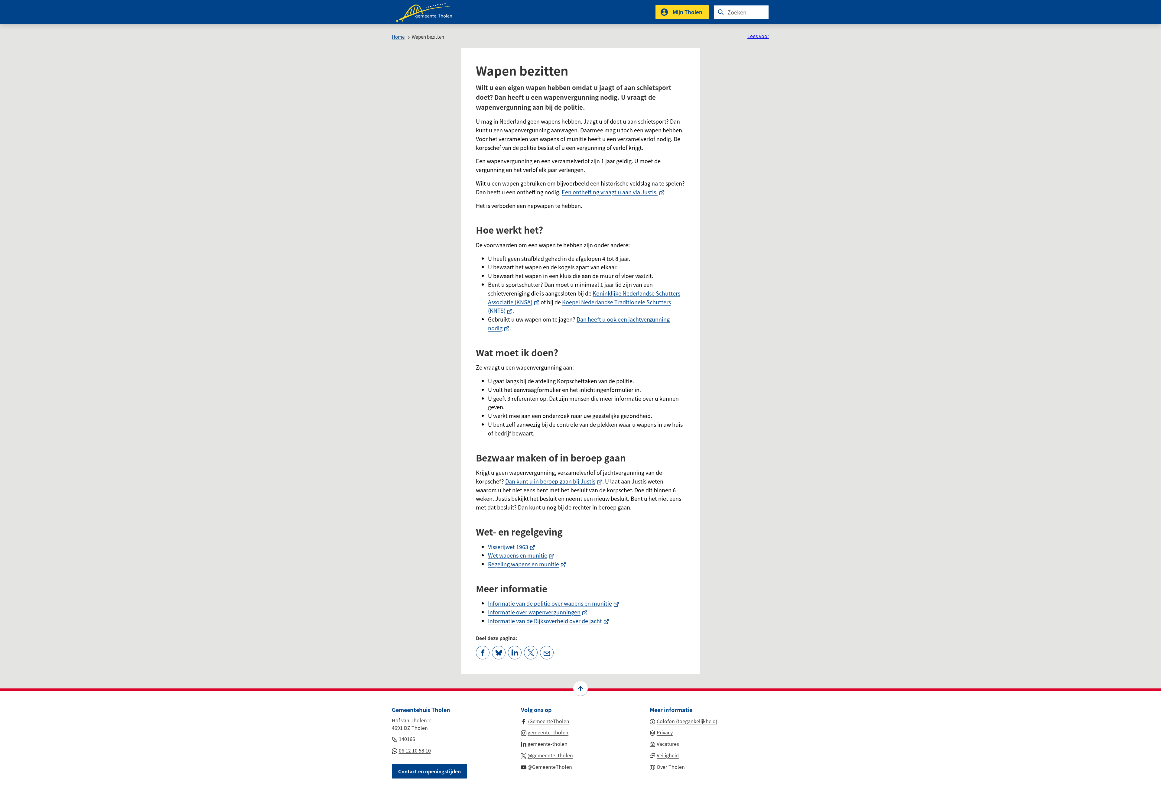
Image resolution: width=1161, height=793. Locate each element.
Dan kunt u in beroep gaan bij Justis (553, 481)
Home (398, 37)
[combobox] (741, 12)
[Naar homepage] (428, 12)
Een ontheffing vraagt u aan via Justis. (613, 192)
